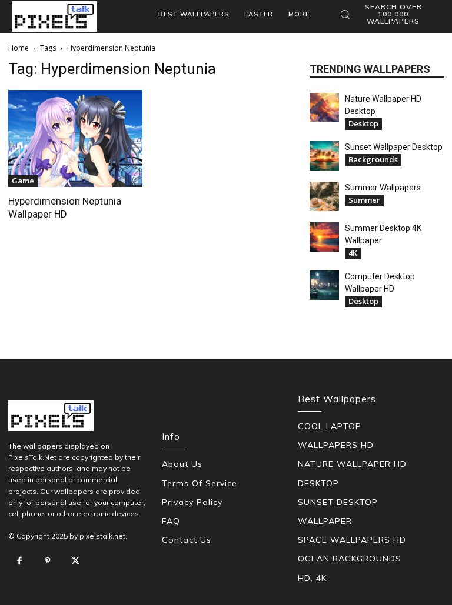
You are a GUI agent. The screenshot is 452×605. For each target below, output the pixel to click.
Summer (364, 200)
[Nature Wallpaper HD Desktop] (324, 107)
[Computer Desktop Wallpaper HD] (324, 285)
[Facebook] (19, 561)
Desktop (363, 123)
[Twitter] (75, 561)
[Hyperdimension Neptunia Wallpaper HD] (75, 138)
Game (23, 180)
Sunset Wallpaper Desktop (394, 147)
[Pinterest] (47, 561)
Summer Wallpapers (383, 187)
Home (18, 48)
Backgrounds (373, 159)
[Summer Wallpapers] (324, 196)
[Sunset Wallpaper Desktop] (324, 156)
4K (352, 253)
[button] (387, 14)
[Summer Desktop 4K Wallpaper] (324, 237)
